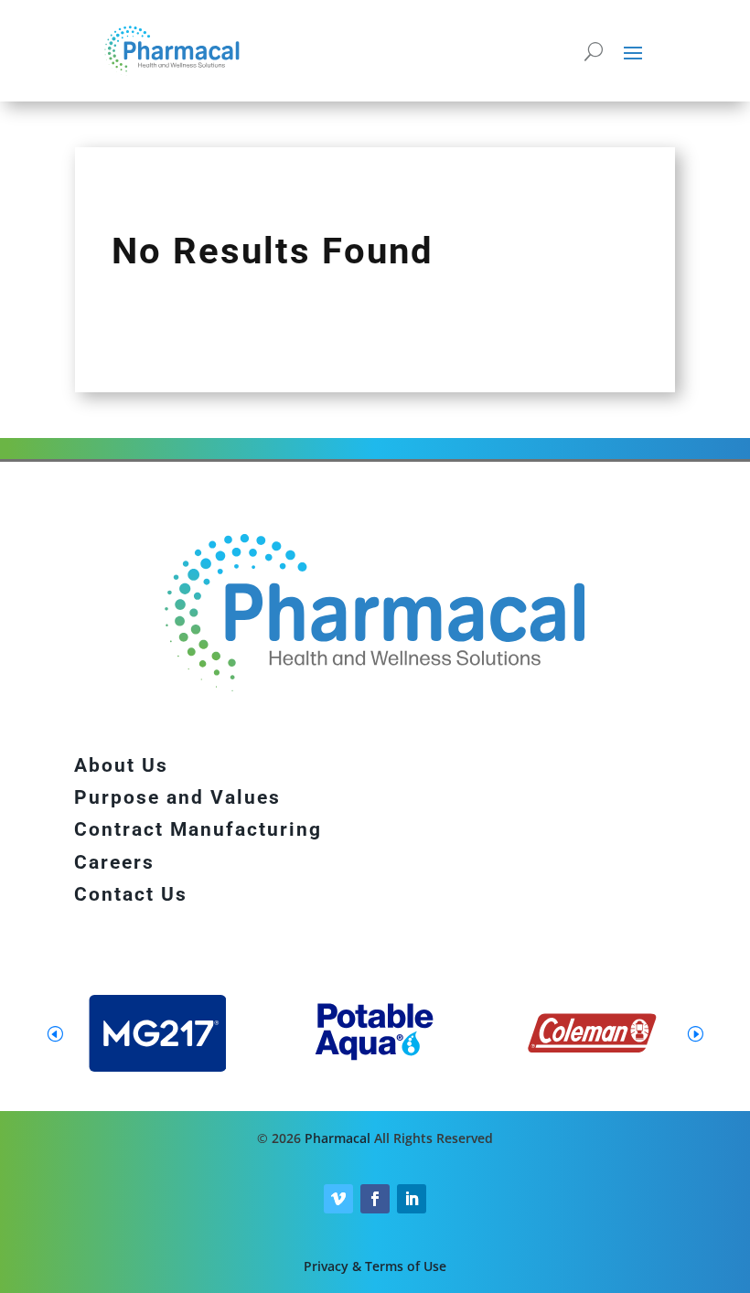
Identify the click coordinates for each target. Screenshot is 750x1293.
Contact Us (131, 894)
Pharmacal (337, 1138)
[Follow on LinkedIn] (411, 1198)
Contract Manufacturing (198, 829)
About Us (121, 765)
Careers (114, 862)
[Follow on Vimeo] (338, 1198)
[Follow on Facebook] (375, 1198)
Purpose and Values (177, 797)
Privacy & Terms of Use (375, 1266)
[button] (695, 1033)
